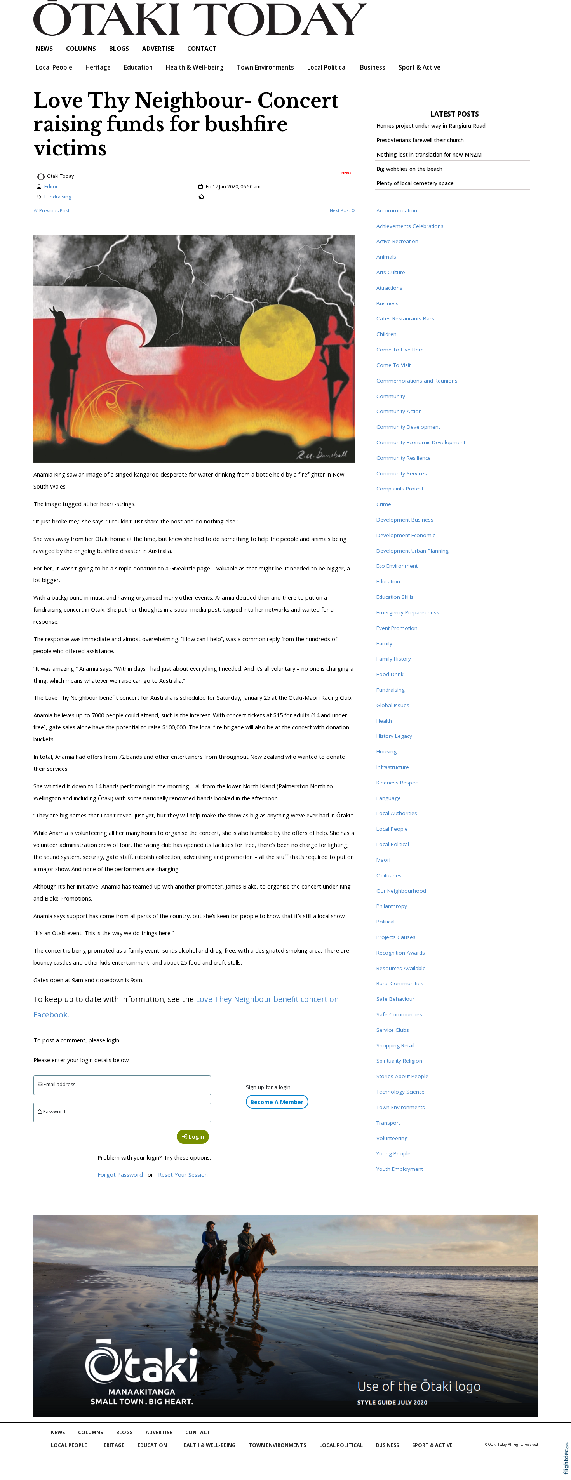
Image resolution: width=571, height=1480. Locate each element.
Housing (386, 751)
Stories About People (402, 1076)
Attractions (389, 287)
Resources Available (401, 968)
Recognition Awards (400, 952)
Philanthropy (391, 906)
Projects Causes (396, 937)
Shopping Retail (395, 1045)
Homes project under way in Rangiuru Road (431, 125)
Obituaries (389, 875)
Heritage (98, 67)
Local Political (327, 67)
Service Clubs (392, 1029)
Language (388, 798)
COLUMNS (81, 49)
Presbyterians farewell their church (420, 140)
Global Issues (392, 705)
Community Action (399, 411)
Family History (393, 658)
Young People (393, 1153)
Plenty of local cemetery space (415, 183)
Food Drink (390, 674)
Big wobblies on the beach (409, 168)
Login (195, 1136)
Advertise (158, 49)
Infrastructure (392, 766)
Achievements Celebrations (410, 226)
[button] (568, 1468)
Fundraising (57, 196)
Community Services (401, 473)
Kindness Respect (397, 782)
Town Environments (265, 67)
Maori (383, 859)
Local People (54, 67)
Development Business (404, 519)
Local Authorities (396, 813)
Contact (201, 49)
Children (386, 333)
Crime (383, 504)
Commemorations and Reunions (417, 380)
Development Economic (405, 535)
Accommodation (396, 210)
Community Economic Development (420, 442)
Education (138, 67)
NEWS (44, 49)
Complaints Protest (399, 488)
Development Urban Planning (412, 550)
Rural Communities (399, 983)
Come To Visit (393, 365)
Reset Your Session (183, 1174)
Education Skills (395, 596)
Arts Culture (390, 272)
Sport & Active (419, 67)
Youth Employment (399, 1168)
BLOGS (119, 49)
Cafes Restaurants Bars (405, 318)
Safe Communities (399, 1014)
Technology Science (400, 1091)
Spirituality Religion (399, 1060)
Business (372, 67)
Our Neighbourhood (401, 890)
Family (384, 643)
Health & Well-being (195, 67)
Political (385, 921)
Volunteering (391, 1138)
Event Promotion (397, 627)
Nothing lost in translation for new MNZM (429, 154)
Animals (386, 256)
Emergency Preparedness (407, 612)
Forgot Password (120, 1174)
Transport (388, 1122)
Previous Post (54, 210)
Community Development (408, 426)
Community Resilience (403, 457)
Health (384, 720)
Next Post (340, 210)
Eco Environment (397, 565)
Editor (51, 186)
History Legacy (394, 735)
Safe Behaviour (395, 998)
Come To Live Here (400, 349)
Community (390, 396)
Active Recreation (397, 241)
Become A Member (277, 1102)
